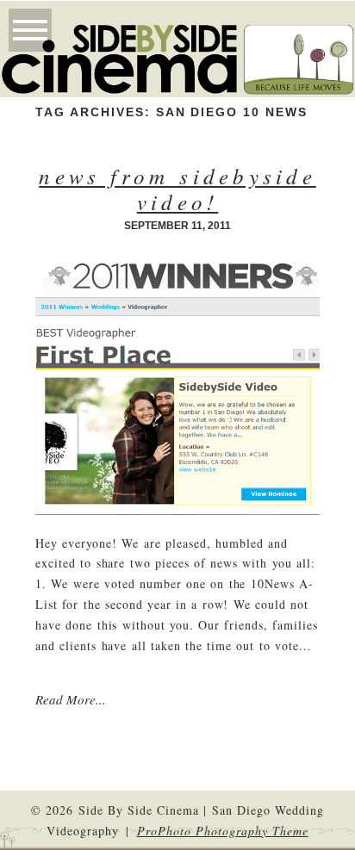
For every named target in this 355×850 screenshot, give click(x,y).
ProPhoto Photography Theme (222, 830)
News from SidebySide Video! (177, 188)
